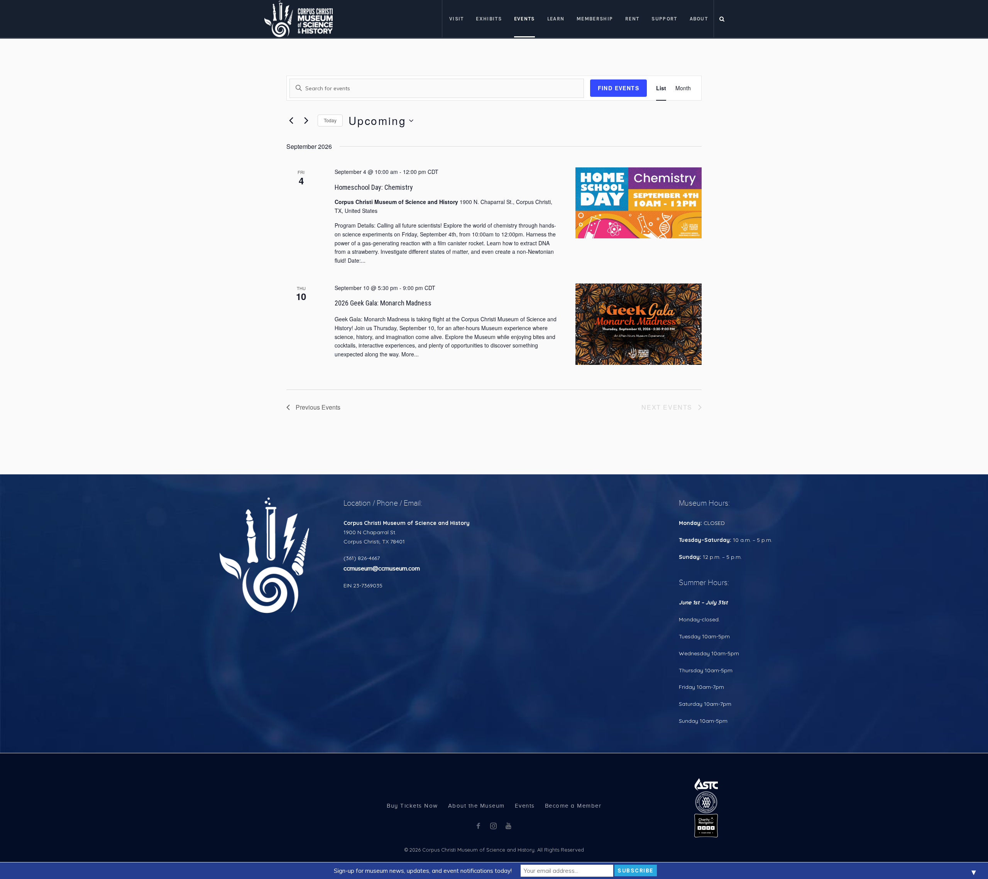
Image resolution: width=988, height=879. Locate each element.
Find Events (618, 88)
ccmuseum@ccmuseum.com (381, 568)
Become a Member (573, 806)
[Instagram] (493, 826)
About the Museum (476, 806)
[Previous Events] (291, 120)
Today (330, 120)
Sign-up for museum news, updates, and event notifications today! (423, 870)
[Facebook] (478, 826)
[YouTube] (508, 826)
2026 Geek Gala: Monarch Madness (383, 303)
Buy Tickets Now (412, 806)
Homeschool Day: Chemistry (374, 187)
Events (525, 806)
